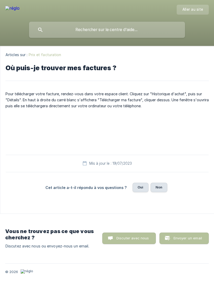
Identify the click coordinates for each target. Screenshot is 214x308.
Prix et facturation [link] (45, 54)
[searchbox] (107, 30)
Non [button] (159, 187)
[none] (12, 9)
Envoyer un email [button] (188, 238)
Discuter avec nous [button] (132, 238)
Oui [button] (140, 187)
